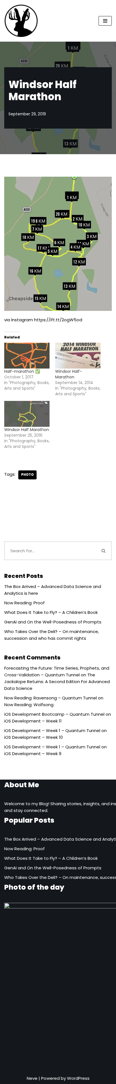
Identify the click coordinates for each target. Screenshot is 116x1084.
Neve (32, 1078)
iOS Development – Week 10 (33, 737)
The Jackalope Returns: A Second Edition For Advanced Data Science (57, 681)
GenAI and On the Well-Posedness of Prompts (52, 622)
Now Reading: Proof (24, 603)
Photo (27, 474)
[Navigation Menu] (105, 21)
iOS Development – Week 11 (33, 721)
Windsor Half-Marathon (68, 374)
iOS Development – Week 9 (32, 754)
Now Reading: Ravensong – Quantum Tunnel (50, 698)
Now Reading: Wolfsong (28, 705)
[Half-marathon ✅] (27, 356)
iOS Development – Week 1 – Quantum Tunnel (52, 730)
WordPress (78, 1078)
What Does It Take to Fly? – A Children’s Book (51, 612)
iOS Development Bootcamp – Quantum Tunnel (54, 714)
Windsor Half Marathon (26, 429)
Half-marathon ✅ (22, 371)
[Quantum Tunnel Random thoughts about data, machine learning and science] (21, 21)
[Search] (104, 550)
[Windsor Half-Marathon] (78, 356)
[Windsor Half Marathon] (27, 414)
